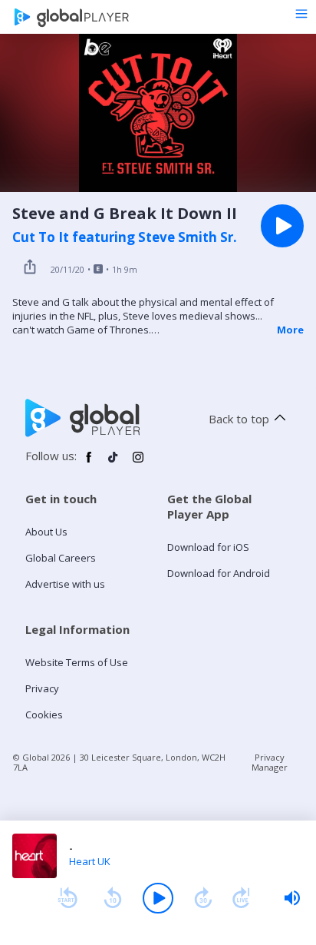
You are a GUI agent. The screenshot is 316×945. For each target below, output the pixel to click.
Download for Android (218, 573)
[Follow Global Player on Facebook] (89, 463)
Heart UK (89, 861)
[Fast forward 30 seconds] (203, 898)
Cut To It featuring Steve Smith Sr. (124, 237)
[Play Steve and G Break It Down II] (282, 225)
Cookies (44, 714)
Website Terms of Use (76, 662)
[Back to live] (241, 898)
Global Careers (60, 558)
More (290, 330)
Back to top (239, 418)
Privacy (42, 688)
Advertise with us (65, 584)
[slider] (292, 898)
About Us (46, 532)
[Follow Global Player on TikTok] (113, 463)
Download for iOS (208, 547)
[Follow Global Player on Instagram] (138, 463)
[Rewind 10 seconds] (112, 898)
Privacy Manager (270, 762)
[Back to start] (67, 898)
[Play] (158, 898)
